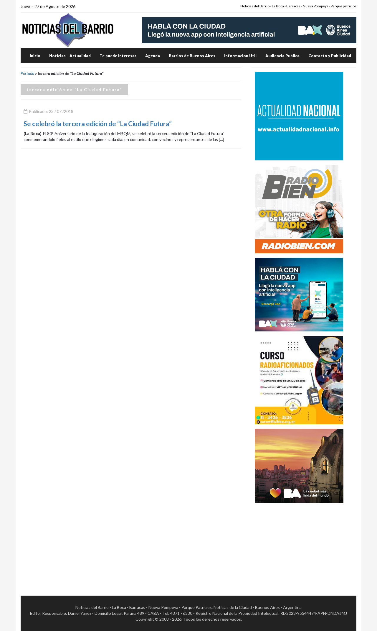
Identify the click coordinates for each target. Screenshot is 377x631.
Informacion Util (240, 55)
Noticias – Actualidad (70, 55)
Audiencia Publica (282, 55)
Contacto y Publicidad (329, 55)
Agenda (152, 55)
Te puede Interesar (118, 55)
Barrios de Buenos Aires (192, 55)
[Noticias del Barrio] (68, 29)
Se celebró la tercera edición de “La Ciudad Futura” (98, 124)
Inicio (35, 55)
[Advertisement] (299, 544)
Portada (27, 73)
